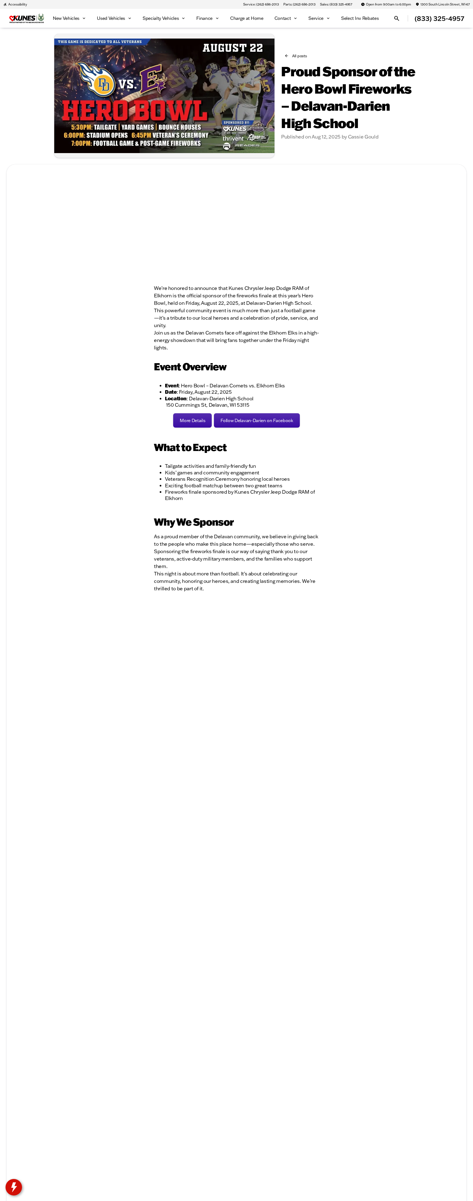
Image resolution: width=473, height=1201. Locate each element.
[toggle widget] (14, 1187)
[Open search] (396, 18)
